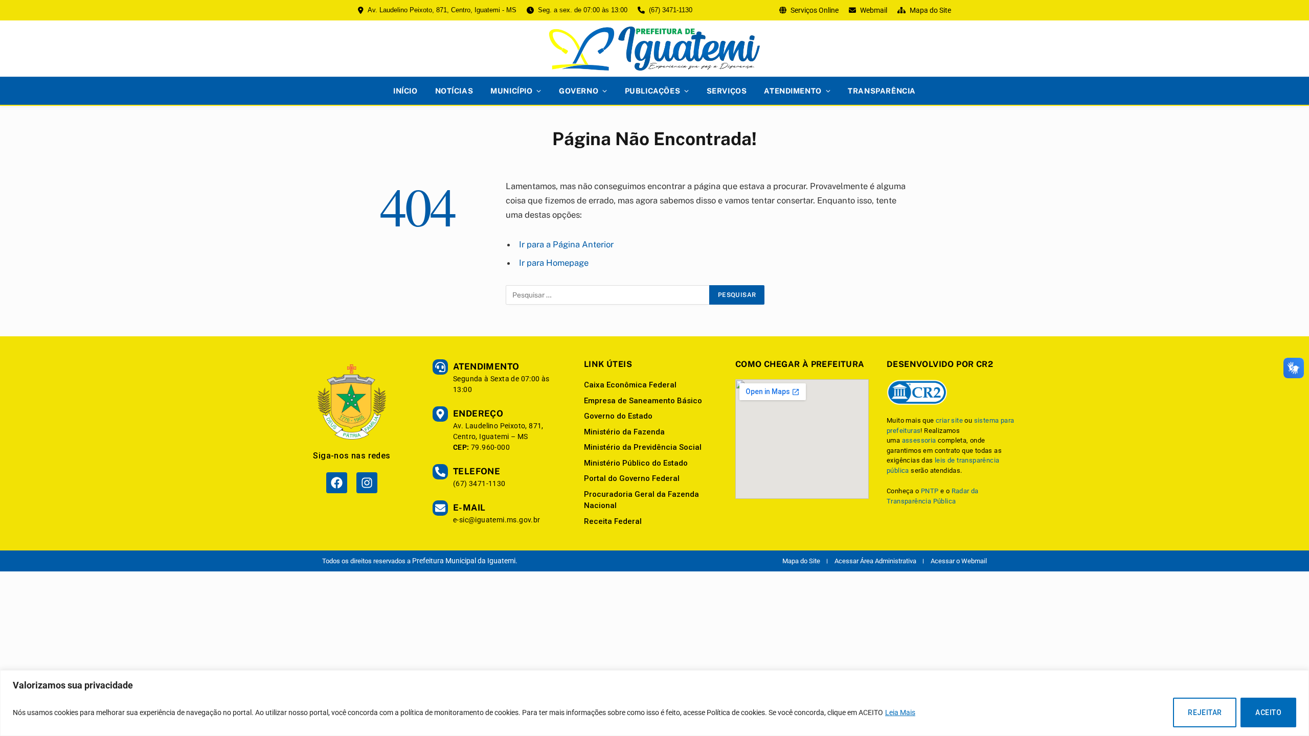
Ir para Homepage (554, 263)
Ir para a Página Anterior (566, 244)
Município (511, 90)
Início (405, 90)
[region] (654, 703)
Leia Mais (900, 712)
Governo (578, 90)
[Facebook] (336, 482)
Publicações (652, 90)
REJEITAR (1205, 712)
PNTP (930, 491)
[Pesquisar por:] (608, 295)
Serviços (727, 90)
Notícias (454, 90)
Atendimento (792, 90)
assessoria (919, 440)
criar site (949, 420)
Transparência (882, 90)
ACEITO (1268, 712)
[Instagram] (366, 482)
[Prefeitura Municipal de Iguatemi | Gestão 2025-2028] (654, 48)
